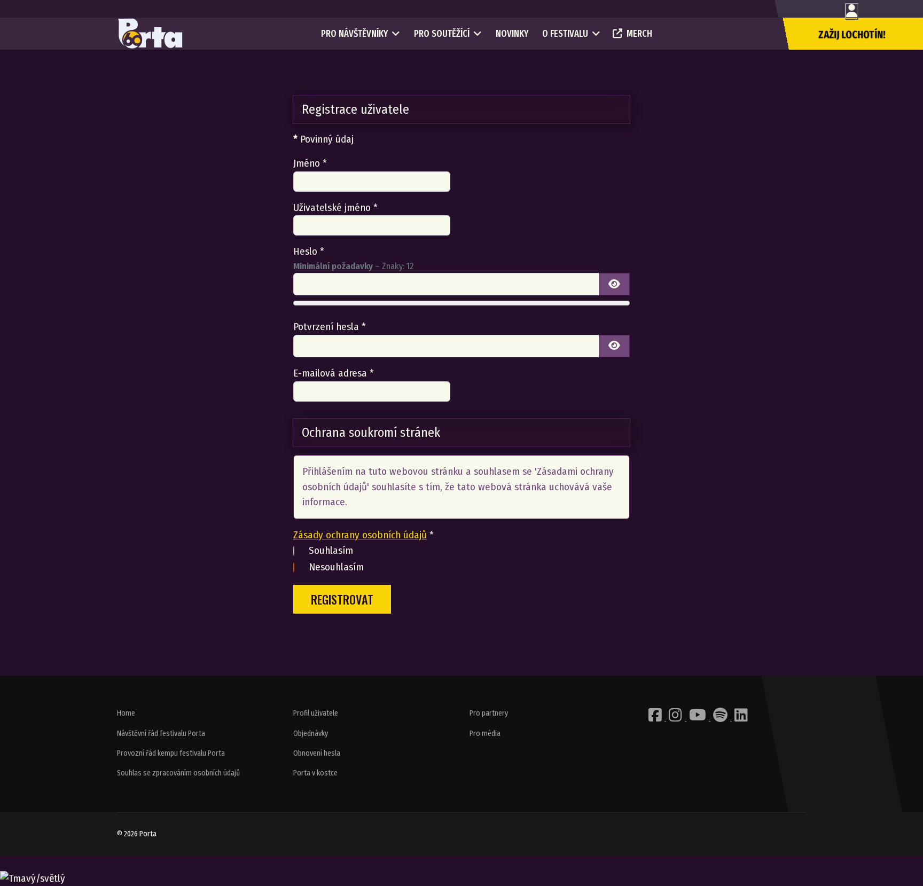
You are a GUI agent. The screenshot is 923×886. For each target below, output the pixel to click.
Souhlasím (331, 550)
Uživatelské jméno (335, 207)
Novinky (512, 34)
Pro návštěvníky (354, 34)
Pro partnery (489, 713)
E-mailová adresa (333, 373)
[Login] (851, 11)
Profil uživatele (315, 713)
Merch (639, 34)
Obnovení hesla (316, 753)
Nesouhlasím (336, 567)
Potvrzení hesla (329, 326)
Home (126, 713)
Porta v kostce (315, 773)
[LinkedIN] (741, 718)
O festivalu (565, 34)
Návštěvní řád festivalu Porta (161, 733)
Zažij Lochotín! (852, 34)
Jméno (310, 163)
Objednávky (310, 733)
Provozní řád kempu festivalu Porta (171, 753)
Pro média (485, 733)
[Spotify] (721, 718)
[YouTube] (698, 718)
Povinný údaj (323, 139)
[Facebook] (656, 718)
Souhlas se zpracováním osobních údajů (178, 773)
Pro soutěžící (442, 34)
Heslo (308, 251)
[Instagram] (676, 718)
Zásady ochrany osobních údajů (360, 535)
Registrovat (342, 599)
